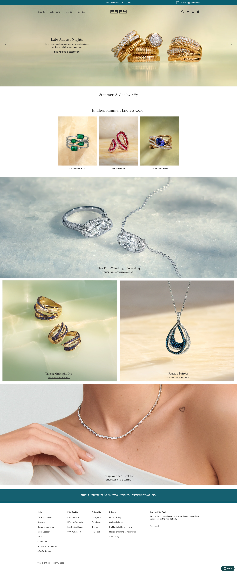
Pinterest (96, 532)
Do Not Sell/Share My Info (120, 527)
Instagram (96, 517)
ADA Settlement (45, 551)
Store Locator (43, 532)
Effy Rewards (73, 517)
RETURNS (65, 2)
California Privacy (117, 522)
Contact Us (43, 541)
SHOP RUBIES (118, 168)
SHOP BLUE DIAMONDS (178, 377)
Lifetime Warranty (75, 522)
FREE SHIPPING (52, 2)
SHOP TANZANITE (159, 168)
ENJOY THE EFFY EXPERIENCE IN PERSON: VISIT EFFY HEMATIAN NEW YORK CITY (118, 495)
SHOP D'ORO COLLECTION (66, 52)
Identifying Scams (75, 527)
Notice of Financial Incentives (122, 532)
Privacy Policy (115, 517)
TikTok (95, 527)
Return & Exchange (46, 527)
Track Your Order (45, 517)
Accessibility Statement (48, 546)
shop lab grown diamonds (118, 272)
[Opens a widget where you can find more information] (228, 569)
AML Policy (114, 536)
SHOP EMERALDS (77, 168)
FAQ (39, 536)
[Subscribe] (197, 526)
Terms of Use (44, 563)
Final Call (69, 12)
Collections (55, 12)
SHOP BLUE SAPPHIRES (59, 377)
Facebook (96, 522)
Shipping (41, 522)
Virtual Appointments (190, 2)
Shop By (41, 12)
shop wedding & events (118, 480)
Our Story (82, 12)
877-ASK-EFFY (74, 532)
